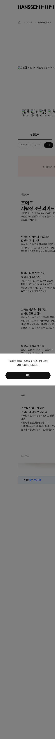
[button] (28, 375)
